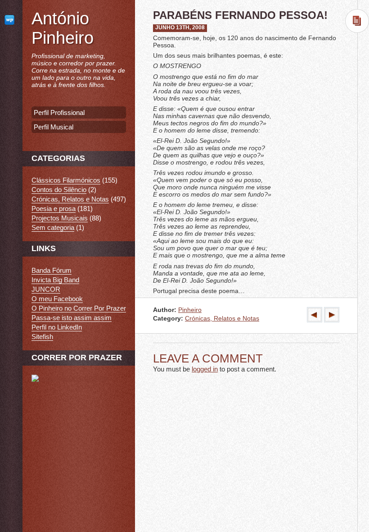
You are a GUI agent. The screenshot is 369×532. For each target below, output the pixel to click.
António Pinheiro (63, 28)
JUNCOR (46, 289)
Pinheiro (190, 310)
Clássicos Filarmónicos (66, 180)
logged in (205, 369)
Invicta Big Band (55, 280)
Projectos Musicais (60, 218)
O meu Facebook (57, 299)
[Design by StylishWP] (11, 19)
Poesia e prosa (54, 208)
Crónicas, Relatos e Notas (222, 318)
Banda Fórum (52, 270)
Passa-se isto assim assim (72, 317)
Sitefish (42, 336)
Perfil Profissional (59, 112)
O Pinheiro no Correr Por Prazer (79, 308)
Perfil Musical (53, 127)
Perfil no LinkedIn (57, 327)
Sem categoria (53, 227)
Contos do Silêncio (59, 189)
